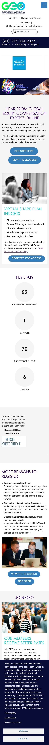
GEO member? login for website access (24, 26)
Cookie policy (10, 718)
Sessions (6, 45)
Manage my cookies (13, 722)
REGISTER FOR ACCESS (27, 258)
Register (35, 45)
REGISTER (24, 581)
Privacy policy (10, 713)
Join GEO (12, 18)
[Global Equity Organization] (13, 8)
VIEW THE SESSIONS (25, 160)
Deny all (23, 731)
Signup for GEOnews (31, 18)
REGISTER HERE (24, 151)
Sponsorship (20, 45)
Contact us (25, 23)
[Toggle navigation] (44, 5)
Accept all (23, 739)
